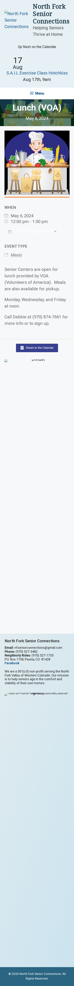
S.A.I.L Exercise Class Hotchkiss (37, 73)
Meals (16, 255)
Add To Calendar (32, 231)
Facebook (12, 663)
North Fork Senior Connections (51, 13)
